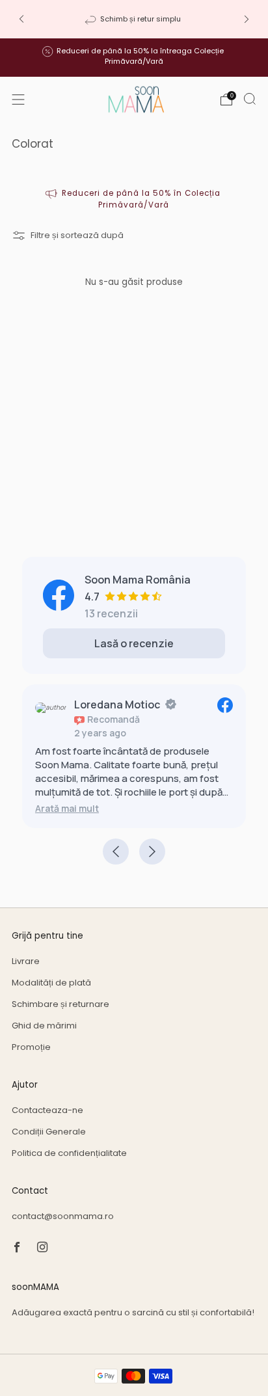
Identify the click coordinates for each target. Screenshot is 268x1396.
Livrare (26, 961)
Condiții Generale (49, 1131)
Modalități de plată (51, 982)
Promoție (31, 1047)
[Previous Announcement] (21, 19)
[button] (67, 808)
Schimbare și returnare (60, 1004)
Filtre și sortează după (77, 235)
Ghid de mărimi (44, 1025)
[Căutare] (249, 98)
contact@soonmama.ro (63, 1216)
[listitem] (134, 18)
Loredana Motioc (117, 704)
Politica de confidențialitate (69, 1153)
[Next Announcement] (246, 19)
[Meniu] (18, 99)
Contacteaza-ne (47, 1110)
